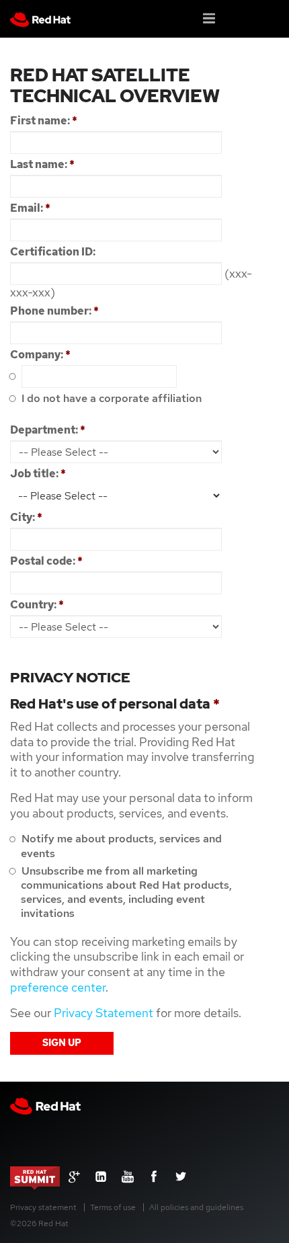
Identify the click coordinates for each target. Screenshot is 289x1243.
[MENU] (210, 17)
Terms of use (113, 1207)
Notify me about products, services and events (120, 846)
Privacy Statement (103, 1012)
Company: (40, 355)
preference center (58, 987)
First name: (43, 121)
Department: (47, 430)
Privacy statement (43, 1207)
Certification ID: (52, 252)
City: (26, 517)
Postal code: (46, 561)
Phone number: (54, 311)
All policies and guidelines (196, 1207)
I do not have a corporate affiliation (110, 398)
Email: (30, 208)
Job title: (38, 474)
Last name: (42, 164)
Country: (37, 605)
